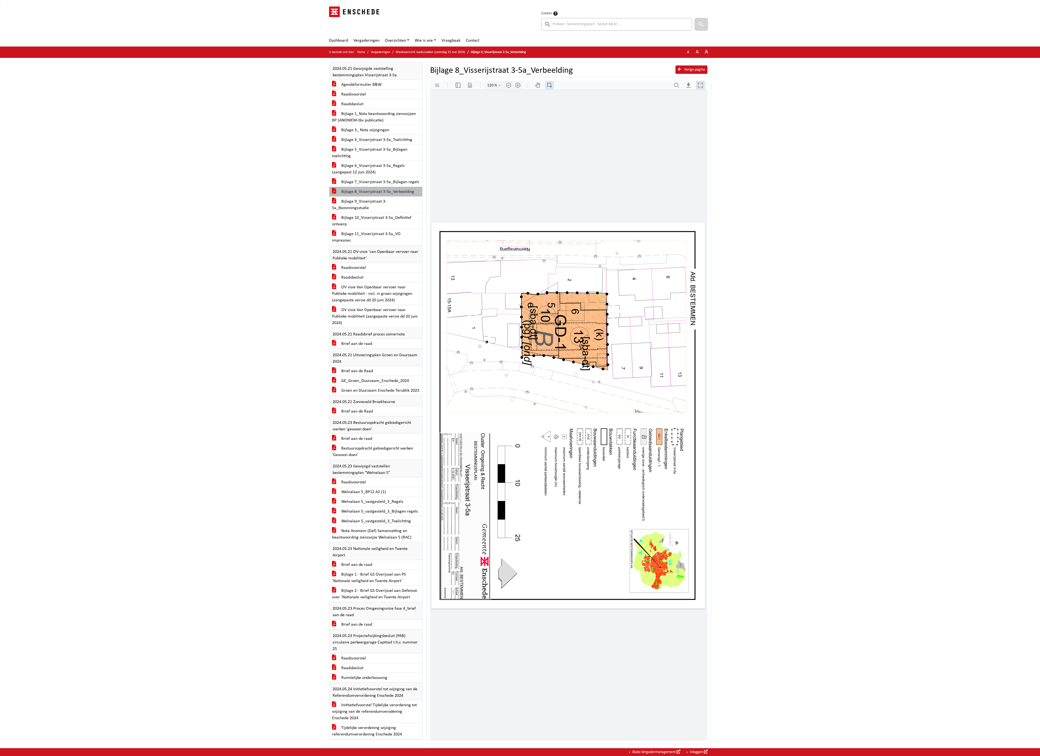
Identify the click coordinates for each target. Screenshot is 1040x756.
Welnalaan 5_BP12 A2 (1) (363, 492)
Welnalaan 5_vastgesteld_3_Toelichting (375, 521)
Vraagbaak (450, 40)
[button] (701, 24)
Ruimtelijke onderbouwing (363, 678)
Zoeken (546, 13)
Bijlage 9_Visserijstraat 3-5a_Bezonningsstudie (359, 204)
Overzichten (395, 40)
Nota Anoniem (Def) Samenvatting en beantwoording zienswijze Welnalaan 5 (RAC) (371, 534)
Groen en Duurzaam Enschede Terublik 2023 (379, 390)
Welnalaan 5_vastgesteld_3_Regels (371, 502)
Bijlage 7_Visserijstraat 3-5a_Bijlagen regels (379, 182)
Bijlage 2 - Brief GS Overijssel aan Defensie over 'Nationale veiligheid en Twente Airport (374, 594)
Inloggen (696, 752)
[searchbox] (616, 24)
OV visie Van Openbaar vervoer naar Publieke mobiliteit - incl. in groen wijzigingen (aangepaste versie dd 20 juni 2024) (372, 293)
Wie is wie (424, 40)
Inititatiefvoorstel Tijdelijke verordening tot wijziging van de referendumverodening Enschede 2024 (374, 711)
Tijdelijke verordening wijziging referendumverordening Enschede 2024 (367, 731)
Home (361, 52)
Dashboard (338, 40)
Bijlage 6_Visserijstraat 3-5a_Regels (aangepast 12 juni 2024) (368, 169)
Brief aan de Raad (356, 371)
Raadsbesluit (351, 104)
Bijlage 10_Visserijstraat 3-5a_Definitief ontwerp (371, 221)
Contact (472, 40)
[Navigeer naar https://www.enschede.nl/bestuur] (355, 20)
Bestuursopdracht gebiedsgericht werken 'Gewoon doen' (372, 451)
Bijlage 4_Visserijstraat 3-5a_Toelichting (376, 140)
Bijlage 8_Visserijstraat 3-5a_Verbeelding (377, 192)
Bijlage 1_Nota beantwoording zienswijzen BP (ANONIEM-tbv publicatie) (374, 117)
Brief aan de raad (356, 344)
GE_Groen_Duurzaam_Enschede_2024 (374, 381)
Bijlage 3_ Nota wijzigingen (364, 130)
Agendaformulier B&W (361, 84)
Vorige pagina (694, 70)
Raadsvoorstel (353, 94)
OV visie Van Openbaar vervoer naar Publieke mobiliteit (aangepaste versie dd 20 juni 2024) (375, 316)
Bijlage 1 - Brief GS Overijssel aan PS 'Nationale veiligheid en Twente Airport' (369, 577)
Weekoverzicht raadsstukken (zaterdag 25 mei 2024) (430, 52)
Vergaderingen (366, 40)
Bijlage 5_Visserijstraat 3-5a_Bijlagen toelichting (369, 152)
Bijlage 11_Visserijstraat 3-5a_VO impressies (366, 237)
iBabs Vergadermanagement (654, 752)
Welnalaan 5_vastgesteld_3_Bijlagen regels (379, 511)
